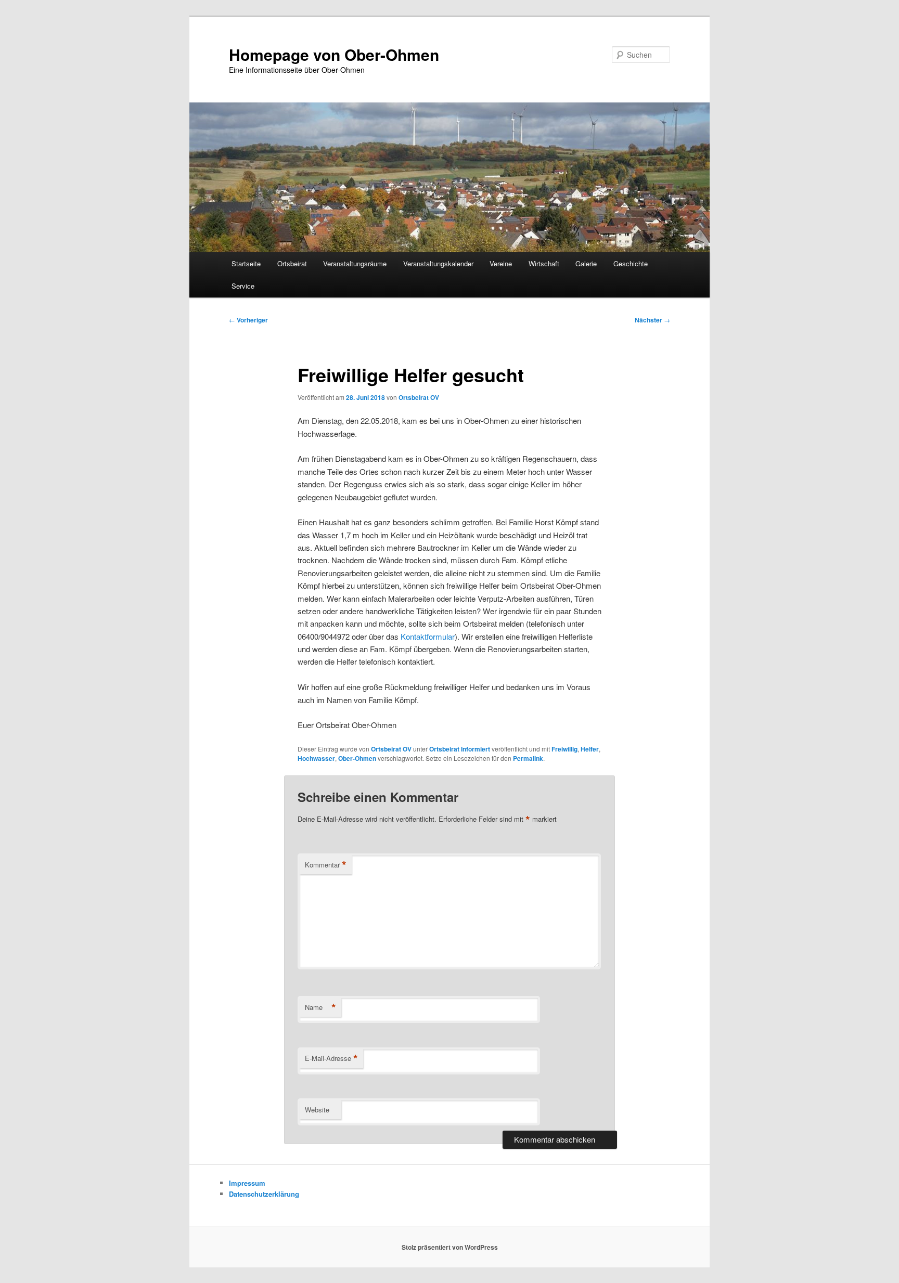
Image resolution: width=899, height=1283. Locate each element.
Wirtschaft (544, 263)
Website (317, 1109)
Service (243, 286)
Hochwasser (316, 758)
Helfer (590, 749)
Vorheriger (248, 320)
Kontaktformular (428, 636)
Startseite (246, 263)
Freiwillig (564, 749)
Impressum (247, 1183)
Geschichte (630, 263)
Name (320, 1007)
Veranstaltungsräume (355, 263)
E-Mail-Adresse (331, 1058)
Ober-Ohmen (357, 758)
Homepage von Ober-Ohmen (334, 54)
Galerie (586, 263)
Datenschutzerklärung (264, 1194)
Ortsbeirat (292, 263)
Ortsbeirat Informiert (459, 749)
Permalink (528, 758)
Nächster (652, 320)
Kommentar (325, 865)
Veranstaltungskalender (438, 263)
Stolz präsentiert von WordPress (450, 1247)
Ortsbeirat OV (419, 397)
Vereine (501, 263)
